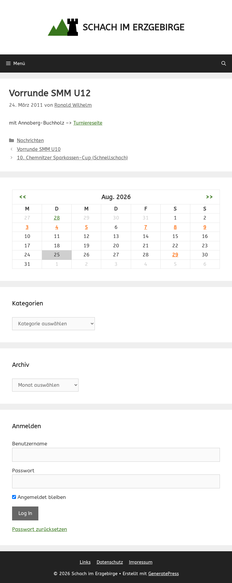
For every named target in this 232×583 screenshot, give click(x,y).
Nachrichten (30, 140)
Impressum (141, 562)
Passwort (23, 470)
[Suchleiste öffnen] (223, 63)
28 (57, 218)
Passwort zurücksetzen (39, 529)
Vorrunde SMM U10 (39, 149)
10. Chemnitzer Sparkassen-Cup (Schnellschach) (72, 158)
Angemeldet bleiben (41, 497)
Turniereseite (87, 123)
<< (22, 196)
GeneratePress (163, 573)
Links (85, 562)
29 (175, 255)
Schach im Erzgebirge (134, 27)
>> (209, 196)
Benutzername (29, 444)
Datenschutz (110, 562)
